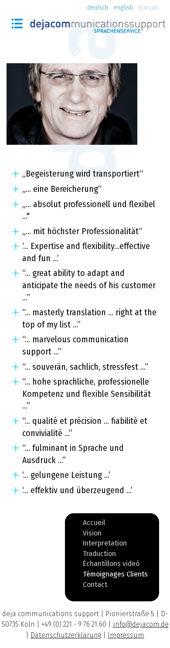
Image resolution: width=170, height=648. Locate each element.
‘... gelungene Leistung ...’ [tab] (66, 475)
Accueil (94, 524)
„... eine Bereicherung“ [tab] (62, 189)
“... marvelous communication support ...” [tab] (75, 345)
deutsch (97, 7)
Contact (95, 586)
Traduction (99, 555)
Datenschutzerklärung (66, 635)
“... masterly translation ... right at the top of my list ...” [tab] (89, 318)
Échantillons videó (111, 565)
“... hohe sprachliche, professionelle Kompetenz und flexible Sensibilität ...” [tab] (86, 394)
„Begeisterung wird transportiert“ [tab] (82, 174)
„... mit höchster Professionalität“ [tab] (82, 231)
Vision (92, 535)
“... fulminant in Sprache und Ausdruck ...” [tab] (73, 454)
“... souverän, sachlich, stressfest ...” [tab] (85, 367)
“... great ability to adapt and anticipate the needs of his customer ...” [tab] (89, 285)
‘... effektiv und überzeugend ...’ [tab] (77, 490)
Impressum (126, 635)
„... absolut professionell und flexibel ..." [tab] (88, 210)
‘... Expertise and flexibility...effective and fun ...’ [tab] (86, 252)
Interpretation (105, 545)
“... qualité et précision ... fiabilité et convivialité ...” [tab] (84, 427)
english (123, 7)
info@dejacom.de (141, 624)
